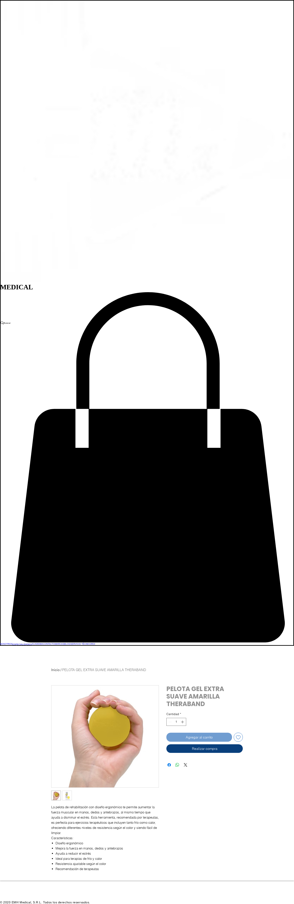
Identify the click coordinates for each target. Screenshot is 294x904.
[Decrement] (169, 722)
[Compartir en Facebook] (169, 764)
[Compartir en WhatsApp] (177, 764)
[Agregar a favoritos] (238, 737)
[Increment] (183, 722)
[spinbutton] (176, 722)
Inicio (55, 670)
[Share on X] (185, 764)
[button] (147, 467)
